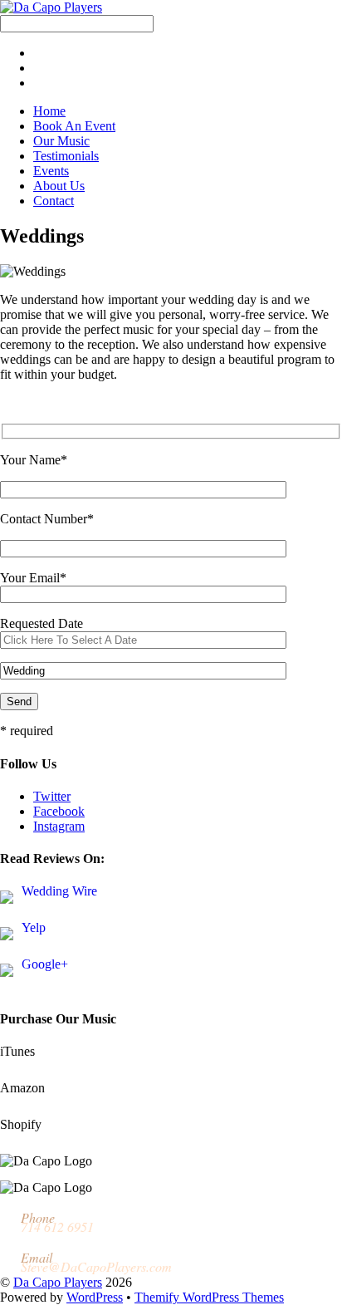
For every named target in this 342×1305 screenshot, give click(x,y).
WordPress (94, 1297)
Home (49, 111)
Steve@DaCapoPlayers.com (96, 1266)
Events (51, 171)
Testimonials (66, 156)
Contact (53, 201)
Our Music (61, 141)
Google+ (45, 964)
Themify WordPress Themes (209, 1297)
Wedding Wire (59, 891)
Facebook (59, 811)
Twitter (52, 796)
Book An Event (74, 126)
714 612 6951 (57, 1226)
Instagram (59, 826)
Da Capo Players (57, 1282)
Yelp (34, 927)
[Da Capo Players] (51, 7)
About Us (59, 186)
